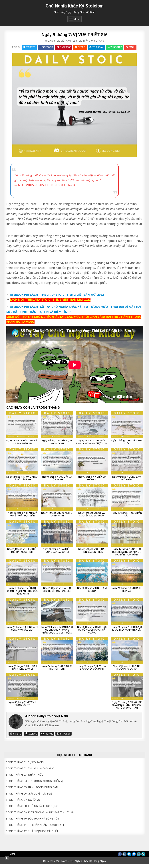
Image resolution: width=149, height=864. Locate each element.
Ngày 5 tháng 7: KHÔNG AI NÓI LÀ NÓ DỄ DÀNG (22, 478)
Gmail (132, 47)
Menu (77, 19)
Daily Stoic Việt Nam (59, 41)
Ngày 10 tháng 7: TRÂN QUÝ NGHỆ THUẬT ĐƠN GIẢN (22, 514)
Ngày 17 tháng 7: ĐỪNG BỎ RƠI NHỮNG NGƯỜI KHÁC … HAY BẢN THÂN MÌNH (126, 552)
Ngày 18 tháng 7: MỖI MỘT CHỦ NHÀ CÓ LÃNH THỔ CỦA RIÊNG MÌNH (22, 591)
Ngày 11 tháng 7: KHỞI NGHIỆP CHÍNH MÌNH (57, 514)
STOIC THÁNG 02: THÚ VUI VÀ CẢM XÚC (30, 768)
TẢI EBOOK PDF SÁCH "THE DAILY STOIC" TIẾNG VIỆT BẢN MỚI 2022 (56, 295)
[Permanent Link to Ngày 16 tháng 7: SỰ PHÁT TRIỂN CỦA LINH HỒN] (92, 533)
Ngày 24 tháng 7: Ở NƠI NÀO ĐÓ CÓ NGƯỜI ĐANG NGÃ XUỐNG (92, 630)
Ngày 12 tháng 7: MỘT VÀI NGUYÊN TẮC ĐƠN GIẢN (91, 514)
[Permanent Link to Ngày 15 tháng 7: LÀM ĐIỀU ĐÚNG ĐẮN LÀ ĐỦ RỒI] (57, 533)
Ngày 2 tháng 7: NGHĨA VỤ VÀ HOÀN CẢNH (57, 442)
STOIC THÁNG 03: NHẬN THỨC (24, 774)
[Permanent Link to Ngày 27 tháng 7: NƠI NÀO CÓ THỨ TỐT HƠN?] (57, 650)
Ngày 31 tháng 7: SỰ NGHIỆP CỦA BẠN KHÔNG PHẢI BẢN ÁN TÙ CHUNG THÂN (127, 705)
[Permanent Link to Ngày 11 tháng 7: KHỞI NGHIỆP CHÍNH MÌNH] (57, 497)
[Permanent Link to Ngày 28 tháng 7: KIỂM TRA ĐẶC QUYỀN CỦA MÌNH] (92, 650)
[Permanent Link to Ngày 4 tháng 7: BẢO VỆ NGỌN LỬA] (127, 424)
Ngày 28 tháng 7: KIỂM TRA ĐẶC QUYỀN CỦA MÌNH (92, 667)
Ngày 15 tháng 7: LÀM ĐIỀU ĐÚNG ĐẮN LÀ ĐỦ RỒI (57, 550)
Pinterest (65, 47)
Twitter (30, 47)
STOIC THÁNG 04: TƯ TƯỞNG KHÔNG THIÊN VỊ (34, 781)
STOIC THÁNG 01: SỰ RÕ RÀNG (25, 762)
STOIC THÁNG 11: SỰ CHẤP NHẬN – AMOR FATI (35, 825)
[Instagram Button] (124, 854)
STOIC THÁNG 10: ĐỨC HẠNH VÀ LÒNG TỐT (32, 818)
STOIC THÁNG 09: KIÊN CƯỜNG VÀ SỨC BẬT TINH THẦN (40, 812)
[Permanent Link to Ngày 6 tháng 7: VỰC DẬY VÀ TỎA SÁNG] (57, 461)
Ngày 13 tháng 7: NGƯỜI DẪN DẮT (127, 514)
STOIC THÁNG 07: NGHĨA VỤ (90, 41)
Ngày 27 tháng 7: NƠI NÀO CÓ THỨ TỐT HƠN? (57, 667)
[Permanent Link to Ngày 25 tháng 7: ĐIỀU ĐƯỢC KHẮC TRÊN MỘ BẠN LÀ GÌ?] (127, 611)
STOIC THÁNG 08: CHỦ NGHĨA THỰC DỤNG (32, 806)
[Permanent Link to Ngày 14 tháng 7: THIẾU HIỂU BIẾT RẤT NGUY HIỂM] (22, 533)
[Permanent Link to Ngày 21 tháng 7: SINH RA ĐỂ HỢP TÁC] (127, 572)
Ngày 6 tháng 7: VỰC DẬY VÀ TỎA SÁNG (57, 478)
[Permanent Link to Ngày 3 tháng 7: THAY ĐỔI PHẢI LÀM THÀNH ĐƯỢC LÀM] (92, 424)
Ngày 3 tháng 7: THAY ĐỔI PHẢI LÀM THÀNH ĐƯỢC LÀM (91, 442)
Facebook (47, 47)
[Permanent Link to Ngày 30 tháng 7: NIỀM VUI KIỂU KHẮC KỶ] (22, 686)
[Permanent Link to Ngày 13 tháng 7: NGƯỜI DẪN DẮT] (127, 497)
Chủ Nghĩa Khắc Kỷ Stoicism (75, 6)
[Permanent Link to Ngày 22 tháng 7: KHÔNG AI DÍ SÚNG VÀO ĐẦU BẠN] (22, 611)
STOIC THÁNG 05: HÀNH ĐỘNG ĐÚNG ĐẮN (32, 787)
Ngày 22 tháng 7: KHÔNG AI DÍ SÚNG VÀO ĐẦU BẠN (22, 628)
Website (16, 733)
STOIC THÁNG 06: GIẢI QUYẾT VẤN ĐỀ (29, 793)
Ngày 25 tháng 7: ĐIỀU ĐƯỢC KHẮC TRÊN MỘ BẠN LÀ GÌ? (127, 628)
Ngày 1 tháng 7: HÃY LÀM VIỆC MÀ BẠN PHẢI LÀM (22, 442)
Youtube (48, 733)
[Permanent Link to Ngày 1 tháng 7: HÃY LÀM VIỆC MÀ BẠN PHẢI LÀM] (22, 424)
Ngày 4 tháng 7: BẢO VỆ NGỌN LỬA (126, 442)
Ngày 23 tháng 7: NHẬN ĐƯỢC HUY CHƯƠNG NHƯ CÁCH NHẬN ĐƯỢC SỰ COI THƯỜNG (57, 630)
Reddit (81, 47)
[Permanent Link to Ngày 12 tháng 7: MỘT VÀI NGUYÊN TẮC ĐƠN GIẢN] (92, 497)
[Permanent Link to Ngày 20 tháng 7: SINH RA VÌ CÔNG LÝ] (92, 572)
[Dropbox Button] (134, 854)
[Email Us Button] (139, 854)
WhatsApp (116, 47)
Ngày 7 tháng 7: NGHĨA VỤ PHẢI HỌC (92, 478)
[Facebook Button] (120, 854)
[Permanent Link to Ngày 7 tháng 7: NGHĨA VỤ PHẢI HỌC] (92, 461)
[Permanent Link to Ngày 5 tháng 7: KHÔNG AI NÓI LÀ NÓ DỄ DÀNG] (22, 461)
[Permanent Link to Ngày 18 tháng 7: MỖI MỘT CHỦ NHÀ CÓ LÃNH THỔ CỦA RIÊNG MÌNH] (22, 572)
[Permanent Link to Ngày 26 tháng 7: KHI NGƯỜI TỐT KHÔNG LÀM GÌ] (22, 650)
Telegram (98, 47)
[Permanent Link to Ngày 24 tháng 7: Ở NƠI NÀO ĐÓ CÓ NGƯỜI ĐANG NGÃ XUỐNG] (92, 611)
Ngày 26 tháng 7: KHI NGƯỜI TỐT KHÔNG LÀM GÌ (22, 667)
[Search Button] (143, 854)
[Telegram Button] (129, 854)
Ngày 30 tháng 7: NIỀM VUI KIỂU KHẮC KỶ (22, 703)
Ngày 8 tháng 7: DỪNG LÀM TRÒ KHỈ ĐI (126, 478)
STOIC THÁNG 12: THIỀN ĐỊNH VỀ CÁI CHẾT (32, 831)
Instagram (64, 733)
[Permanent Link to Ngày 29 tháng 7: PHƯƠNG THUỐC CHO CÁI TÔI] (127, 650)
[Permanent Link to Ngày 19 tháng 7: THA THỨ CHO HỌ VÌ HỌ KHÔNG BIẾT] (57, 572)
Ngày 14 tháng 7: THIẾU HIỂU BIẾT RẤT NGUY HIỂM (22, 550)
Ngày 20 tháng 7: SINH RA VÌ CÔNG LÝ (92, 589)
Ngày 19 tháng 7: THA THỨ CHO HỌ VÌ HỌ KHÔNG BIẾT (57, 589)
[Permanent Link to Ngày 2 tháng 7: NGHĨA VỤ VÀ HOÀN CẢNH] (57, 424)
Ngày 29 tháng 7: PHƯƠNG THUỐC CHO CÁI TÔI (126, 667)
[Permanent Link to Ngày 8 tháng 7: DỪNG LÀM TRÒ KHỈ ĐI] (127, 461)
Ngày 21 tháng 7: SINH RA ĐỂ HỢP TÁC (127, 589)
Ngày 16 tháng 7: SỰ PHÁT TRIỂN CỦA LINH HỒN (92, 550)
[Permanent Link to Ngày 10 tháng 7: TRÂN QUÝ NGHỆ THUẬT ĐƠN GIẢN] (22, 497)
